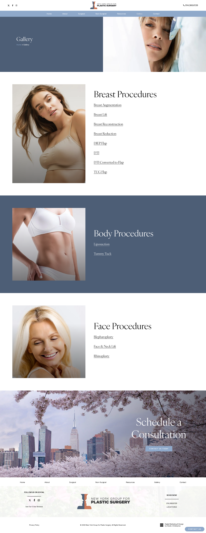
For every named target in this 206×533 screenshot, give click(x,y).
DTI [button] (96, 152)
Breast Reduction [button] (105, 133)
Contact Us (194, 529)
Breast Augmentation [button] (107, 105)
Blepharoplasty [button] (103, 336)
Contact (183, 482)
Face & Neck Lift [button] (105, 346)
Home (18, 45)
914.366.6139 (171, 503)
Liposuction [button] (102, 244)
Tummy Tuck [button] (102, 253)
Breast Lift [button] (100, 114)
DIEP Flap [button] (100, 143)
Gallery (157, 482)
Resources (130, 482)
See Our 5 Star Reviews (34, 507)
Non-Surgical (100, 482)
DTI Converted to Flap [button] (109, 162)
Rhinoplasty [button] (101, 356)
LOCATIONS (172, 507)
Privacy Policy (34, 525)
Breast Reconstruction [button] (108, 124)
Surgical (72, 482)
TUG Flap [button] (100, 171)
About (47, 482)
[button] (158, 448)
